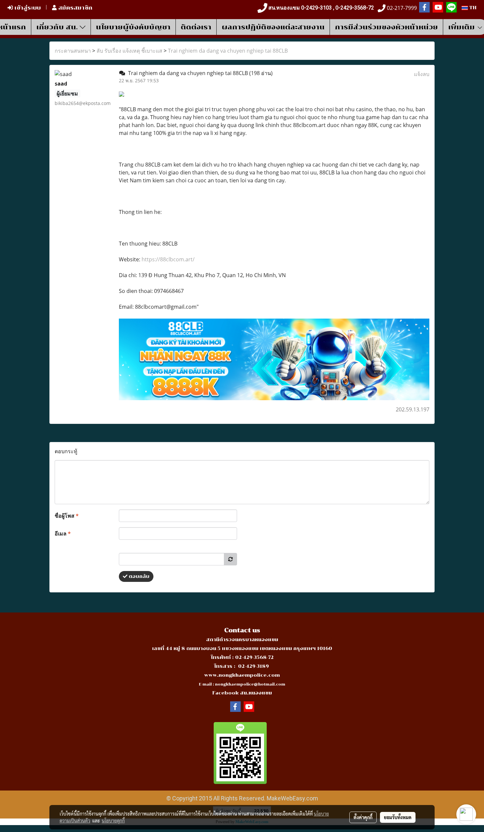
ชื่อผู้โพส (67, 515)
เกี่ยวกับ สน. (58, 27)
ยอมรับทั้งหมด (398, 817)
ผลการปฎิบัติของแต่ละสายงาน (273, 27)
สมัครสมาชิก (75, 8)
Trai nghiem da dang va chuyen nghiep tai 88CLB (228, 50)
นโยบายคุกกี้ (113, 820)
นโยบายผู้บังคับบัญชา (133, 27)
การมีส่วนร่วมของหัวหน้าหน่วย (386, 27)
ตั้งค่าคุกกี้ (363, 817)
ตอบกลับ (138, 576)
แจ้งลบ (421, 74)
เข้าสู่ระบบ (27, 8)
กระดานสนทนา (73, 50)
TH (472, 8)
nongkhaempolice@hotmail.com (250, 684)
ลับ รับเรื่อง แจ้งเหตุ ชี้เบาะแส (129, 50)
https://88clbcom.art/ (168, 259)
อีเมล (63, 533)
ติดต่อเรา (196, 27)
